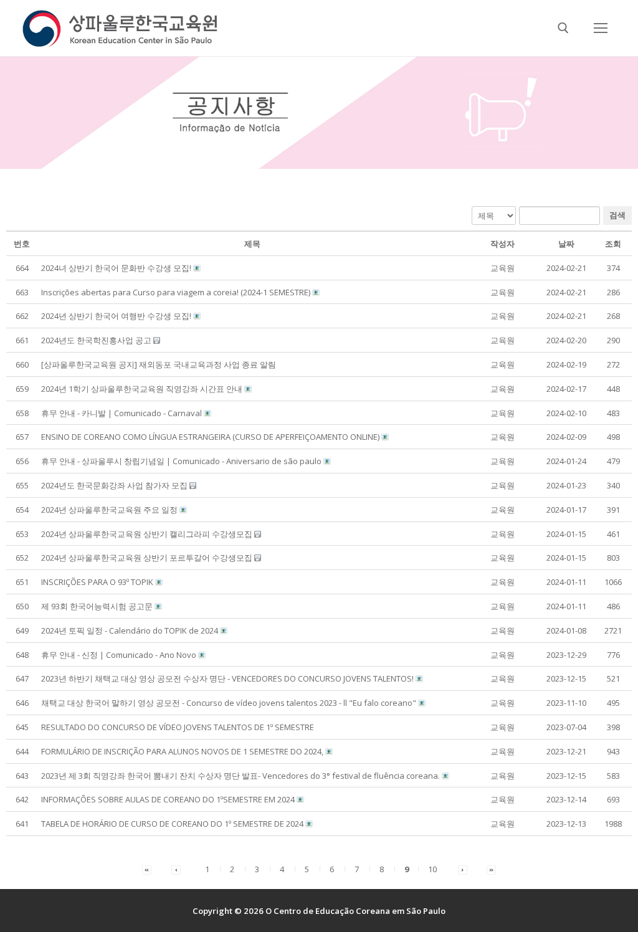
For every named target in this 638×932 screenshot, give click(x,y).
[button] (502, 267)
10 (432, 869)
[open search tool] (563, 28)
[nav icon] (600, 28)
